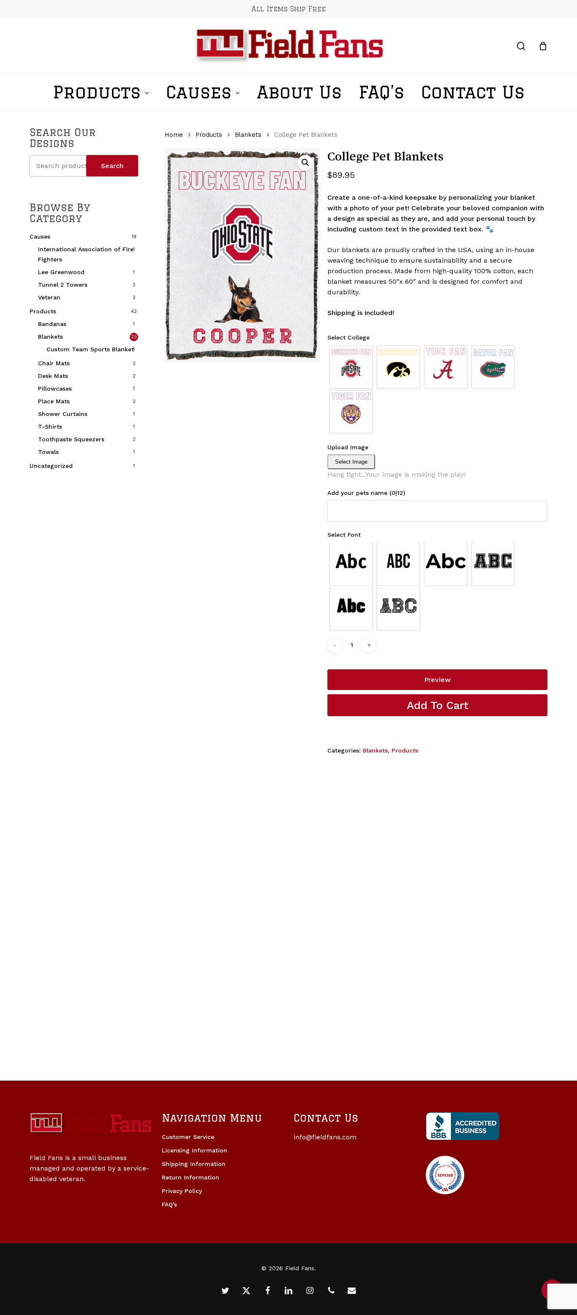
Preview (437, 680)
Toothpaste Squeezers (71, 439)
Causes (40, 236)
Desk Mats (53, 375)
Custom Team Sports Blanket (90, 349)
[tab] (437, 338)
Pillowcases (55, 388)
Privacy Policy (182, 1190)
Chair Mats (54, 363)
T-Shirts (50, 426)
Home (174, 135)
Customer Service (188, 1136)
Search (112, 166)
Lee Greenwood (61, 272)
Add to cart (437, 705)
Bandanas (52, 324)
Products (43, 311)
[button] (305, 162)
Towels (48, 451)
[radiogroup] (437, 389)
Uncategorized (51, 465)
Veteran (49, 297)
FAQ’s (169, 1204)
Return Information (190, 1177)
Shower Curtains (62, 413)
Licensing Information (194, 1150)
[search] (521, 46)
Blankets (50, 336)
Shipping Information (194, 1163)
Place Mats (54, 401)
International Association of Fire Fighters (85, 254)
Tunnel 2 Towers (62, 284)
